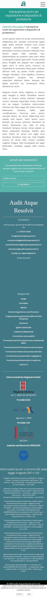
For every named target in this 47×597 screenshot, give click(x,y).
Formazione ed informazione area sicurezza (23, 347)
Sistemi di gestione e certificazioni (23, 312)
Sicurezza (18, 27)
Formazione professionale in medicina (23, 360)
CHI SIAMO (23, 303)
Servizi (7, 27)
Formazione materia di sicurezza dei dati (23, 351)
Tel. (23, 232)
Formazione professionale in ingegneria (23, 356)
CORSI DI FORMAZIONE (23, 332)
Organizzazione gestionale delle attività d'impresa (24, 317)
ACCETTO (19, 594)
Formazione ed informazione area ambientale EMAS (23, 341)
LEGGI (29, 594)
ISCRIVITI (24, 184)
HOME (23, 299)
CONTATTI (23, 364)
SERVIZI (23, 307)
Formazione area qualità (24, 336)
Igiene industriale (23, 327)
